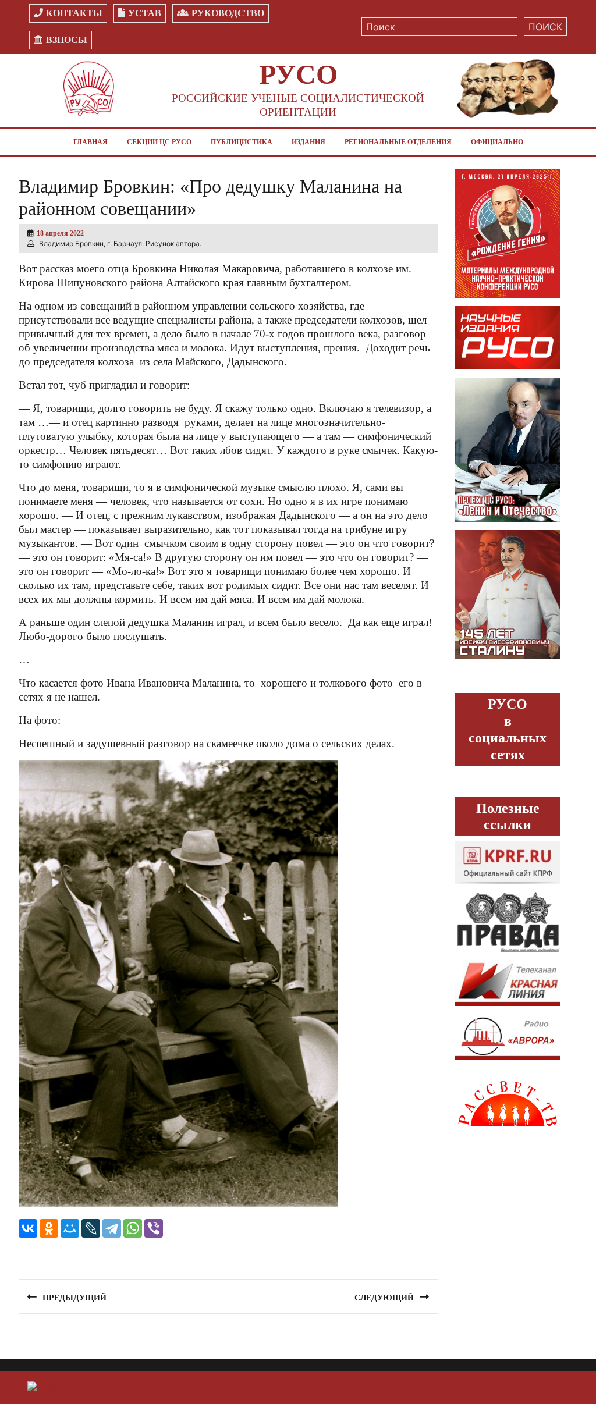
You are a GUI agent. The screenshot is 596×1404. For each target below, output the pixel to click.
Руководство (227, 13)
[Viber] (153, 1228)
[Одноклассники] (49, 1228)
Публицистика (241, 142)
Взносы (66, 40)
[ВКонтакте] (28, 1228)
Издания (308, 142)
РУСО (298, 74)
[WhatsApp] (132, 1228)
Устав (144, 13)
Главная (90, 142)
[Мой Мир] (70, 1228)
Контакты (74, 13)
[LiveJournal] (90, 1228)
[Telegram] (111, 1228)
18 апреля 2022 (60, 233)
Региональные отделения (398, 142)
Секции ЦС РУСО (159, 142)
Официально (497, 142)
